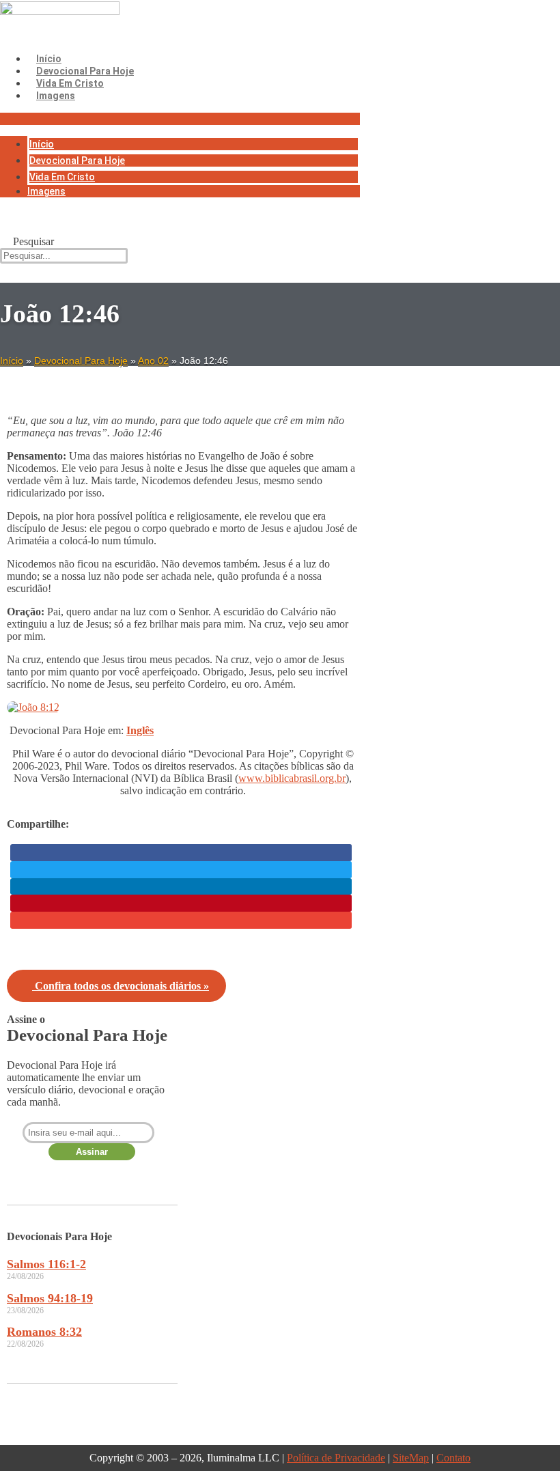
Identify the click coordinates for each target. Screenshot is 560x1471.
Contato (453, 1457)
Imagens (55, 95)
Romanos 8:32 (44, 1332)
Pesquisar (33, 241)
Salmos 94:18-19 (50, 1298)
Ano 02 (153, 360)
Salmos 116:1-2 (46, 1264)
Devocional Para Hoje (85, 71)
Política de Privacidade (336, 1457)
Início (48, 58)
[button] (180, 119)
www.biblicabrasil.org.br (292, 778)
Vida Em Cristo (70, 83)
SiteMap (411, 1457)
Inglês (140, 730)
